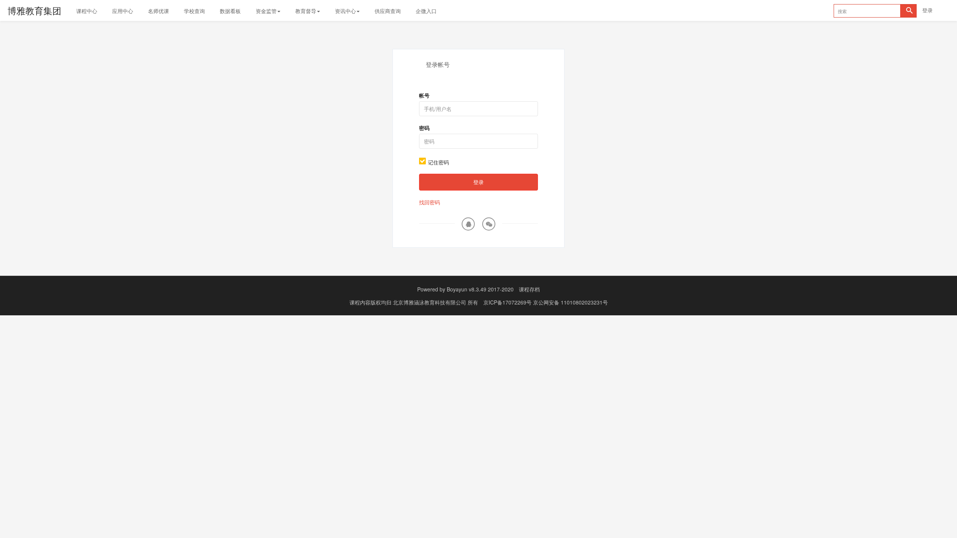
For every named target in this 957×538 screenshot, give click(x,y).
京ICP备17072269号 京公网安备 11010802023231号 (545, 302)
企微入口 (426, 11)
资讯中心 (345, 11)
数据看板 (230, 11)
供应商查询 (388, 11)
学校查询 (194, 11)
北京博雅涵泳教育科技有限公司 (430, 302)
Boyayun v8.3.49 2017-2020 (480, 289)
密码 (424, 128)
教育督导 (305, 11)
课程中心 (86, 11)
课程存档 (529, 289)
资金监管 (266, 11)
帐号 (424, 95)
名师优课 (158, 11)
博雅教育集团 (34, 10)
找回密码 (429, 202)
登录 (927, 10)
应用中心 (122, 11)
